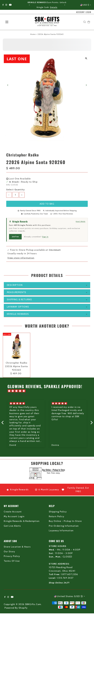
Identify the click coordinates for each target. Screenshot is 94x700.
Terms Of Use (12, 561)
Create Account (13, 511)
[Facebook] (3, 5)
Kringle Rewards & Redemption (21, 521)
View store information (20, 258)
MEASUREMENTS (16, 292)
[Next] (64, 5)
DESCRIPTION (15, 285)
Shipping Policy (58, 511)
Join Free (15, 237)
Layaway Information (61, 530)
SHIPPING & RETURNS (19, 299)
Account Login (83, 12)
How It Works (80, 221)
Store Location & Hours (17, 546)
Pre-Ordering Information (64, 526)
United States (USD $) (70, 596)
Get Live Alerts (12, 526)
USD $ (86, 5)
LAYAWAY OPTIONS (18, 306)
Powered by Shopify (16, 608)
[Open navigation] (14, 22)
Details (53, 7)
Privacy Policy (12, 556)
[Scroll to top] (89, 693)
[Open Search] (84, 22)
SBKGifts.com (33, 604)
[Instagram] (6, 5)
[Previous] (29, 5)
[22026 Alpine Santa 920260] (16, 346)
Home (33, 34)
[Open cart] (89, 22)
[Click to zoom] (86, 58)
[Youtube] (10, 5)
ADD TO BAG (47, 203)
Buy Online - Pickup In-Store (65, 521)
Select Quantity (15, 189)
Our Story (9, 551)
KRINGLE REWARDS (18, 314)
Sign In (45, 237)
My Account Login (14, 516)
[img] (48, 391)
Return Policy (56, 516)
